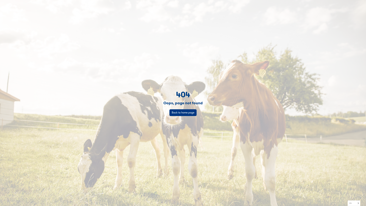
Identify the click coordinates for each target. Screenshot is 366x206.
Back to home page (183, 112)
